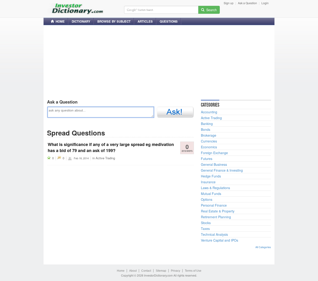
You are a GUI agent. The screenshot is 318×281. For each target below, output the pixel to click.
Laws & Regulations (215, 187)
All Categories (263, 247)
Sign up (228, 3)
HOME (59, 21)
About (133, 270)
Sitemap (161, 270)
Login (265, 3)
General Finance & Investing (222, 170)
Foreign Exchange (214, 152)
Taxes (205, 228)
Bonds (205, 129)
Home (121, 270)
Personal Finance (214, 205)
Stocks (206, 222)
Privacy (175, 270)
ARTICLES (145, 21)
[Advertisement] (159, 61)
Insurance (208, 182)
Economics (209, 147)
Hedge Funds (211, 176)
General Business (214, 164)
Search (210, 9)
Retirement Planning (216, 217)
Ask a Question (247, 3)
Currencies (209, 141)
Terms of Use (193, 270)
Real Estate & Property (217, 211)
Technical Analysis (214, 234)
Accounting (209, 112)
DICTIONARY (81, 21)
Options (206, 199)
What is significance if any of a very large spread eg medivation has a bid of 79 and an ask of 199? (111, 147)
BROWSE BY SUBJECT (114, 21)
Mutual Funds (211, 193)
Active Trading (105, 158)
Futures (206, 158)
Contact (146, 270)
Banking (207, 123)
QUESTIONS (169, 21)
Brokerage (208, 135)
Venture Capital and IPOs (219, 240)
